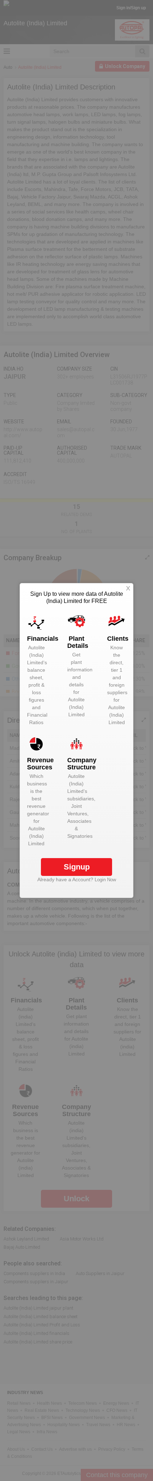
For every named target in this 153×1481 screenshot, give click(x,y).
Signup (77, 866)
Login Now (105, 879)
